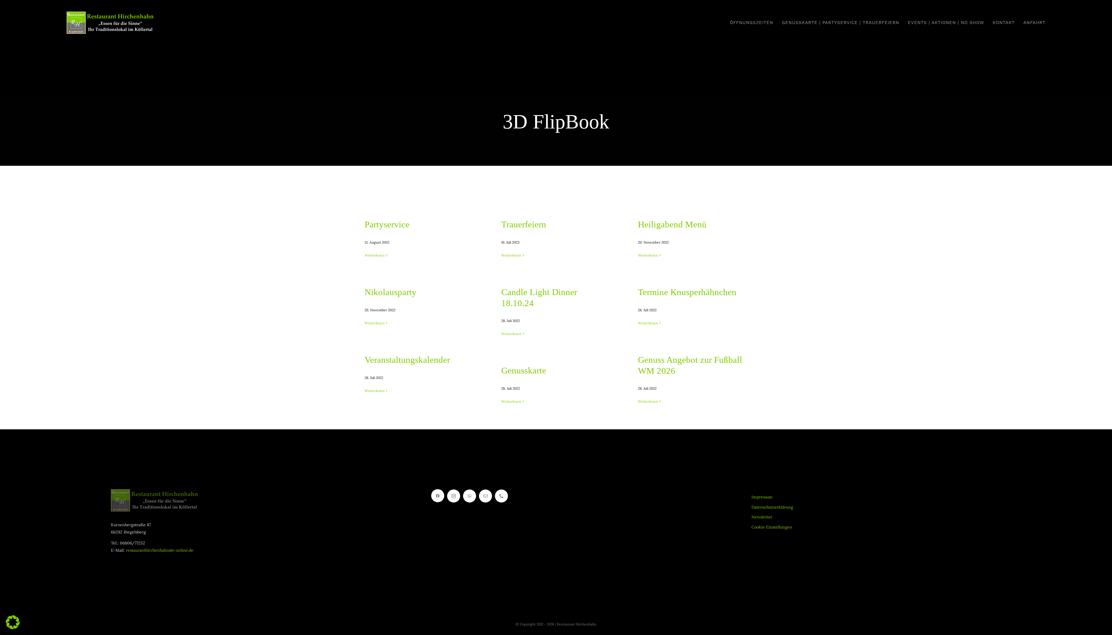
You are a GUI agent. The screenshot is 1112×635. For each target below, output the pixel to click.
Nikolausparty (390, 292)
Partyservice (387, 224)
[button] (12, 622)
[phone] (501, 496)
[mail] (485, 496)
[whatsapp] (469, 496)
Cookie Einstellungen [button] (771, 527)
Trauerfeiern (523, 224)
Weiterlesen (375, 255)
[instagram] (453, 496)
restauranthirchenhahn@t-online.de (159, 550)
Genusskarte (523, 370)
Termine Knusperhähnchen (687, 292)
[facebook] (437, 495)
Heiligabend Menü (672, 224)
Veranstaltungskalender (407, 360)
